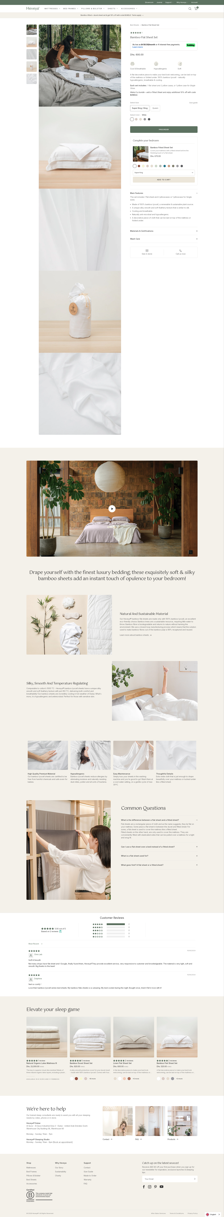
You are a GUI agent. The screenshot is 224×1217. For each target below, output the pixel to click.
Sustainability (60, 1171)
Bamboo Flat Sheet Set (150, 25)
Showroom (149, 2)
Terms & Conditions (177, 1213)
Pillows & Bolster (92, 9)
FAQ (137, 1139)
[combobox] (213, 1214)
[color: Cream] (81, 1078)
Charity (58, 1175)
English (213, 1214)
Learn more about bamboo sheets (134, 635)
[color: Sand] (168, 1078)
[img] (34, 951)
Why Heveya (182, 2)
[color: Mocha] (76, 1078)
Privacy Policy (193, 1213)
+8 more (92, 1079)
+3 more (179, 1079)
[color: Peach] (124, 1078)
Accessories (128, 9)
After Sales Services (158, 1213)
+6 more (136, 1079)
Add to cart (164, 180)
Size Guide (88, 1171)
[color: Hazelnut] (129, 1078)
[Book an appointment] (63, 1142)
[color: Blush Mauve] (86, 1078)
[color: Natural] (115, 1078)
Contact (106, 1139)
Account (194, 2)
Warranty (87, 1179)
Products (171, 1139)
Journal (159, 2)
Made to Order (90, 1175)
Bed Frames (69, 9)
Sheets (112, 9)
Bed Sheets (134, 25)
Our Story (59, 1167)
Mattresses (51, 9)
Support (168, 2)
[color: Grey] (172, 1078)
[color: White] (72, 1078)
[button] (98, 924)
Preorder (164, 129)
